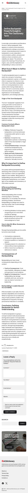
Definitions (5, 351)
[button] (2, 3)
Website (5, 396)
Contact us (5, 478)
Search (5, 420)
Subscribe (9, 447)
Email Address (7, 388)
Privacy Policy (5, 475)
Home (3, 8)
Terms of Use (5, 473)
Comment (6, 368)
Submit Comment (10, 412)
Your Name (6, 380)
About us (4, 471)
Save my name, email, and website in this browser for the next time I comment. (14, 406)
